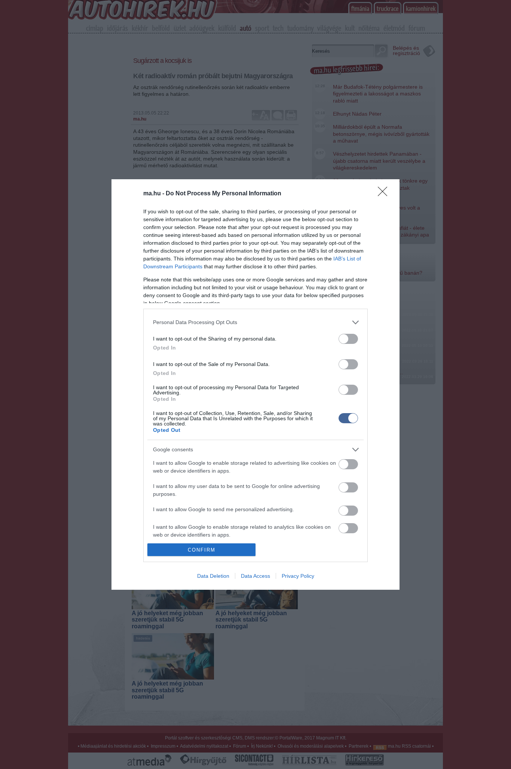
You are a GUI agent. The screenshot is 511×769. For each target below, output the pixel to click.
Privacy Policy (298, 576)
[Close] (385, 194)
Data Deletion (213, 576)
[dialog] (255, 384)
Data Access (255, 576)
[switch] (348, 339)
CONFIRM (201, 550)
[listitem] (255, 322)
